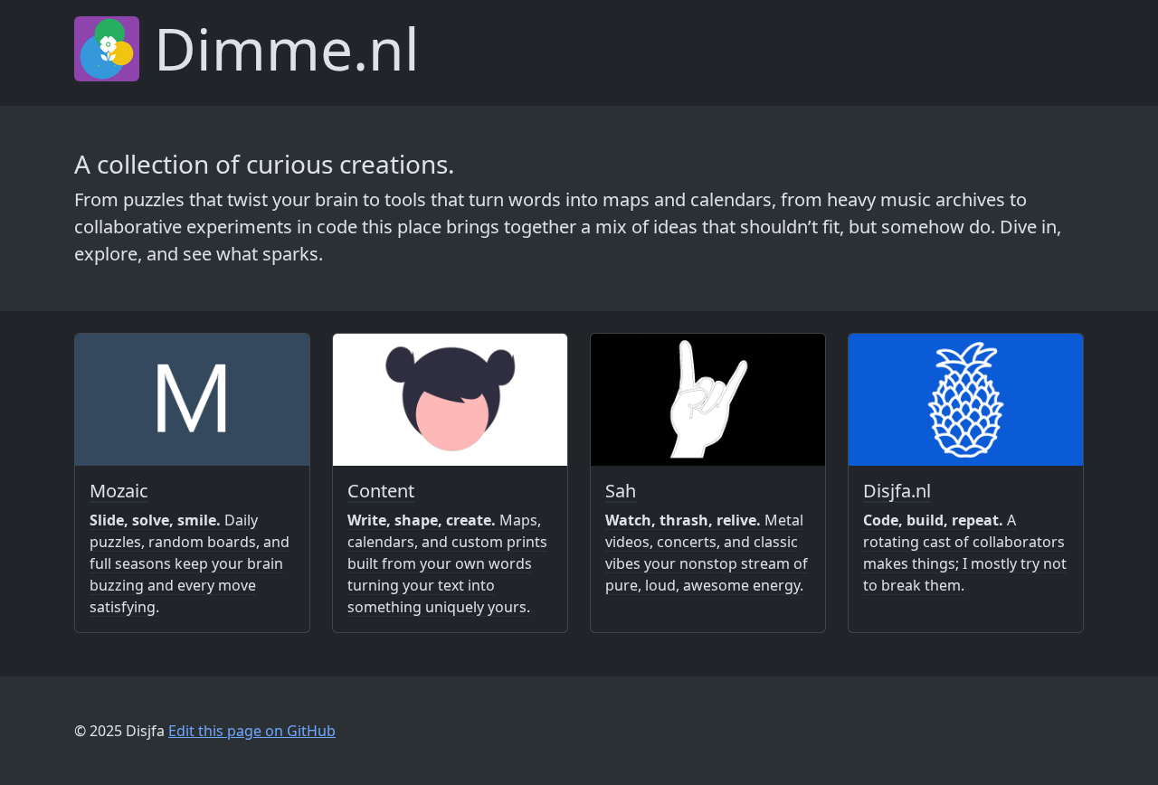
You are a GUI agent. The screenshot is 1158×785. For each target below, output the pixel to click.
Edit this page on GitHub (252, 731)
